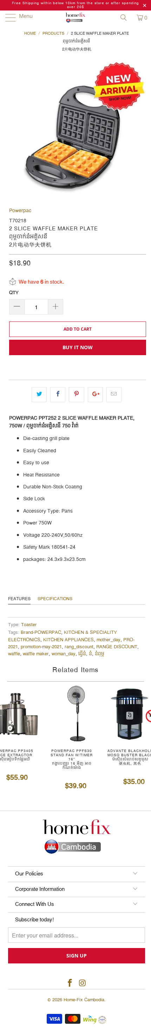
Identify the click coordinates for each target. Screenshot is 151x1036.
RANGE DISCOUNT (116, 647)
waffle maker (36, 654)
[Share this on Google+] (95, 394)
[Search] (126, 17)
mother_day (108, 640)
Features (19, 599)
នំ (90, 654)
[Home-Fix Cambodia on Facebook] (70, 983)
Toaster (29, 625)
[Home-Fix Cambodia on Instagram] (82, 983)
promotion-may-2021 (41, 647)
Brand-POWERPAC (41, 633)
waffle (14, 654)
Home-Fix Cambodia (84, 1000)
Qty (14, 293)
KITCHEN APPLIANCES (68, 640)
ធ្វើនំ (82, 654)
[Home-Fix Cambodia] (75, 18)
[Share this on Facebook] (57, 394)
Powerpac (20, 210)
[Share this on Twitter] (39, 394)
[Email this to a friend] (114, 394)
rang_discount (79, 647)
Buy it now (78, 347)
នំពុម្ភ (99, 654)
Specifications (55, 599)
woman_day (64, 654)
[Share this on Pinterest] (76, 394)
